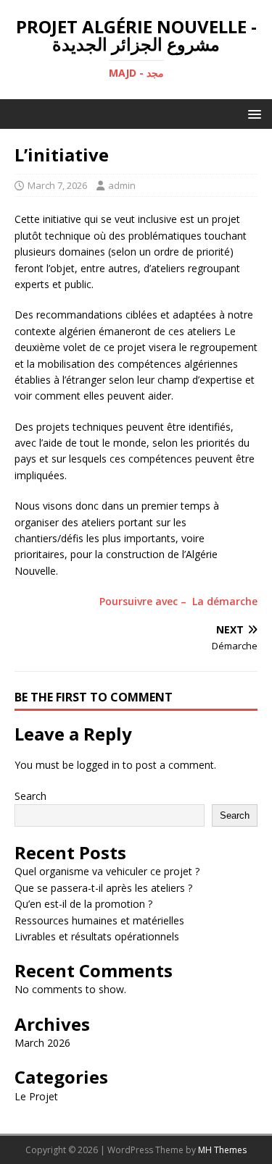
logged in (98, 765)
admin (122, 185)
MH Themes (222, 1150)
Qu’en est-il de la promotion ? (83, 904)
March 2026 (42, 1043)
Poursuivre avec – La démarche (178, 601)
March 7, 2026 (57, 185)
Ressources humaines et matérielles (99, 920)
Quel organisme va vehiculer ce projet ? (107, 871)
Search (30, 796)
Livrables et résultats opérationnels (97, 936)
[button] (252, 113)
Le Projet (36, 1096)
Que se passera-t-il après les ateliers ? (103, 888)
